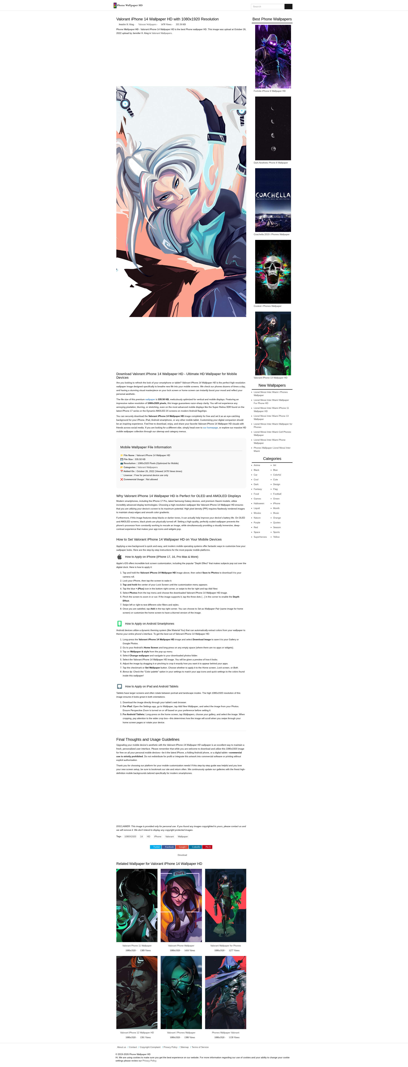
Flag (275, 489)
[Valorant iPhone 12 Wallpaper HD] (136, 992)
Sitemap (184, 1047)
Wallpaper (183, 836)
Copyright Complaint (150, 1047)
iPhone (157, 836)
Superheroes (260, 537)
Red (256, 527)
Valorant (169, 836)
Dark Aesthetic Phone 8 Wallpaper (271, 162)
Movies (257, 513)
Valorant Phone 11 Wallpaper (137, 945)
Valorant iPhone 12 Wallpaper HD (137, 1032)
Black (256, 470)
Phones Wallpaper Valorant (225, 1032)
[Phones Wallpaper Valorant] (225, 992)
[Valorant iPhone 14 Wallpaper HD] (181, 202)
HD (148, 836)
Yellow (276, 537)
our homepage (210, 427)
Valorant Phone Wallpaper (181, 945)
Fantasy (258, 489)
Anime (257, 465)
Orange (277, 517)
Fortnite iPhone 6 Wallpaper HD (270, 91)
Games (257, 498)
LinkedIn (196, 847)
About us (121, 1047)
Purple (257, 522)
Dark (256, 484)
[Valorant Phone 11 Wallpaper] (136, 905)
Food (256, 494)
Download (182, 855)
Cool (256, 479)
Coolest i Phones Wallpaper (267, 306)
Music (276, 513)
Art (274, 465)
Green (276, 498)
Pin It (208, 847)
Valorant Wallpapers (147, 24)
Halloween (259, 503)
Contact (133, 1047)
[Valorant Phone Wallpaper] (181, 905)
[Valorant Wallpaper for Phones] (225, 905)
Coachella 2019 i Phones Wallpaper (272, 234)
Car (255, 474)
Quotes (276, 522)
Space (257, 532)
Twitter (156, 847)
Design (276, 484)
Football (277, 494)
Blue (275, 470)
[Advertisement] (181, 59)
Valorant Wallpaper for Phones (225, 945)
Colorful (277, 474)
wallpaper (150, 399)
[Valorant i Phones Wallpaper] (181, 992)
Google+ (183, 847)
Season (277, 527)
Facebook (169, 847)
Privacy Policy (170, 1047)
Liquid (257, 508)
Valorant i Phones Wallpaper (181, 1032)
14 (141, 836)
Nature (257, 517)
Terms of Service (200, 1047)
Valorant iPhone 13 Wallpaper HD (270, 377)
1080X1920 (130, 836)
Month (276, 508)
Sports (276, 532)
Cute (275, 479)
